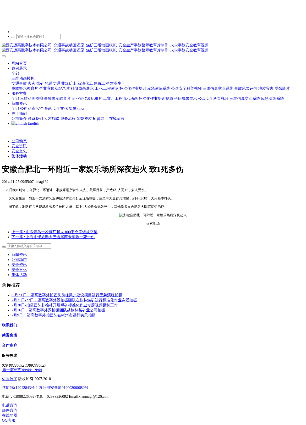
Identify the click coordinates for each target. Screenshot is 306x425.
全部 (15, 73)
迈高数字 (9, 379)
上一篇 (54, 232)
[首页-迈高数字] (153, 48)
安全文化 (19, 151)
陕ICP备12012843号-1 (20, 388)
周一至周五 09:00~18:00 (22, 370)
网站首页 (19, 63)
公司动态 (19, 141)
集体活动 (19, 156)
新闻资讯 (19, 255)
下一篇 (53, 237)
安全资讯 (19, 146)
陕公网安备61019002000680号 (63, 388)
